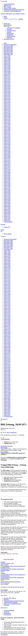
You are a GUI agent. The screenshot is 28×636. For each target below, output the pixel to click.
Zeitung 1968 (7, 350)
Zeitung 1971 (7, 354)
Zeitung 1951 (7, 326)
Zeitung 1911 (7, 270)
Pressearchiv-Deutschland (10, 239)
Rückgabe (6, 599)
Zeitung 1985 (7, 374)
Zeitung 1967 (7, 349)
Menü (5, 16)
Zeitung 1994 (7, 387)
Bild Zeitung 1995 (8, 249)
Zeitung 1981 (7, 368)
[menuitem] (15, 4)
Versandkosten (7, 614)
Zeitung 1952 (7, 327)
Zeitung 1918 (7, 280)
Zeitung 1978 (7, 364)
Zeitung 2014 (7, 415)
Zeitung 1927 (7, 292)
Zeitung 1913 (7, 273)
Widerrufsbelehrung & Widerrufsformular (14, 9)
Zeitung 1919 (7, 281)
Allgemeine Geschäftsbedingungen (12, 11)
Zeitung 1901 (7, 256)
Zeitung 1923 (7, 287)
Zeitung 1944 (7, 316)
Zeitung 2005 (7, 402)
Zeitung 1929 (7, 295)
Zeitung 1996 (7, 389)
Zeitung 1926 (7, 291)
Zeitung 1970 (7, 353)
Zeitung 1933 (7, 301)
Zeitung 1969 (7, 351)
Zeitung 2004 (7, 401)
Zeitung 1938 (7, 308)
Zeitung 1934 (7, 302)
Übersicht (9, 29)
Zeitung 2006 (7, 403)
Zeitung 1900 (7, 254)
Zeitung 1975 (7, 360)
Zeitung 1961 (7, 340)
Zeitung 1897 (7, 251)
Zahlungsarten (10, 33)
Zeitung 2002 (7, 398)
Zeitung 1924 (7, 288)
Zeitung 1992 (7, 384)
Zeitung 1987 (7, 377)
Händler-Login (7, 5)
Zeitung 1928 (7, 294)
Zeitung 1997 (7, 391)
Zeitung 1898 (7, 253)
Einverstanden (4, 634)
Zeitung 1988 (7, 378)
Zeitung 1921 (7, 284)
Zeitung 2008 (7, 406)
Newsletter (6, 611)
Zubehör (10, 446)
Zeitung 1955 (7, 332)
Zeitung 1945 (7, 318)
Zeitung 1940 (7, 311)
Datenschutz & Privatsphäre (10, 602)
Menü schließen (8, 25)
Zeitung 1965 (7, 346)
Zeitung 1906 (7, 263)
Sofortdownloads (11, 36)
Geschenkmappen (8, 416)
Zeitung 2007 (7, 405)
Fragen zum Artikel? (9, 559)
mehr (19, 450)
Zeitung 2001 (7, 396)
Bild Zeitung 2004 (8, 244)
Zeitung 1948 (7, 322)
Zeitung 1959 (7, 337)
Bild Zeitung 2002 (8, 242)
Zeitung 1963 (7, 343)
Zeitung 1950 (7, 325)
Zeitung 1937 (7, 306)
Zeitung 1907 (7, 264)
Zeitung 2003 (7, 399)
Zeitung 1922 (7, 285)
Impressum (6, 605)
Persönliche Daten (11, 30)
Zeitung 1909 (7, 267)
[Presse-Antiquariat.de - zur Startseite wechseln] (13, 13)
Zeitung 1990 (7, 381)
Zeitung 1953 (7, 329)
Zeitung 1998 (7, 392)
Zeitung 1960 (7, 339)
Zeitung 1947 (7, 320)
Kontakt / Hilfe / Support (10, 8)
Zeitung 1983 (7, 371)
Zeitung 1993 (7, 385)
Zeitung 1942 (7, 313)
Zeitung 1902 (7, 257)
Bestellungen (10, 34)
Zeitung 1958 (7, 336)
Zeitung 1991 (7, 382)
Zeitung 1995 (7, 388)
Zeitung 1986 (7, 375)
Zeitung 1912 (7, 271)
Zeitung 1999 (7, 394)
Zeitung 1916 (7, 277)
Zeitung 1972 (7, 356)
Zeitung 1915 (7, 275)
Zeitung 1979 (7, 365)
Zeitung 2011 (7, 410)
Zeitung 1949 (7, 323)
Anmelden (9, 27)
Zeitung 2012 (7, 412)
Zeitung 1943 (7, 315)
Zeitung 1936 (7, 305)
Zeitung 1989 (7, 379)
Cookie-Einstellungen (9, 4)
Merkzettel (9, 37)
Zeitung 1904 (7, 260)
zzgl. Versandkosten (12, 432)
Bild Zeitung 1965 (8, 246)
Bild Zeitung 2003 (8, 243)
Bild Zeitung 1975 (8, 247)
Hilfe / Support (7, 6)
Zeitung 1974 (7, 358)
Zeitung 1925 (7, 289)
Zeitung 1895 (7, 250)
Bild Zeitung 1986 (8, 240)
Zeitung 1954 (7, 330)
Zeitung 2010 (7, 409)
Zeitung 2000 (7, 395)
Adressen (9, 32)
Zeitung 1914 (7, 274)
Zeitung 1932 (7, 299)
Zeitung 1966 (7, 347)
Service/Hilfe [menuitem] (12, 6)
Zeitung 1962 (7, 342)
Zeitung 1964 (7, 344)
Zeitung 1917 (7, 278)
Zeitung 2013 (7, 413)
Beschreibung (4, 446)
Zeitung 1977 (7, 363)
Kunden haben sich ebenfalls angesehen (10, 581)
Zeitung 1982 (7, 370)
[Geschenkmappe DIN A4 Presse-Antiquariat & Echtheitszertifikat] (14, 567)
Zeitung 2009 (7, 408)
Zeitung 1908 (7, 266)
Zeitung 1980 (7, 367)
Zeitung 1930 (7, 296)
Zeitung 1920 (7, 282)
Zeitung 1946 (7, 319)
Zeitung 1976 (7, 361)
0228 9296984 (4, 590)
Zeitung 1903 (7, 258)
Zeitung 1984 (7, 372)
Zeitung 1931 (7, 298)
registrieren (17, 27)
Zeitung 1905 (7, 261)
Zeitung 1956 (7, 333)
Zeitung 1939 (7, 309)
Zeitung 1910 (7, 268)
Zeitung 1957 (7, 334)
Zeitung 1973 (7, 357)
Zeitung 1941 (7, 312)
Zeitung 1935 (7, 304)
